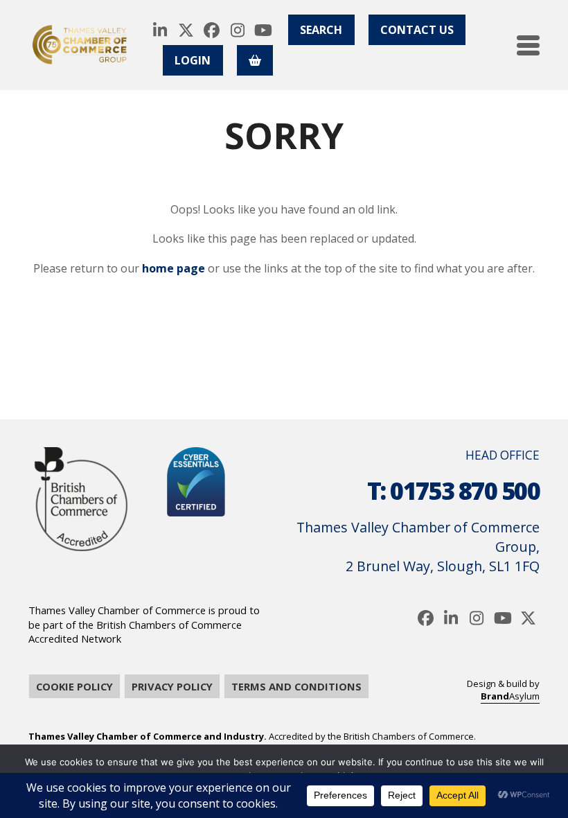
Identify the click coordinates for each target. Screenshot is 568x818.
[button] (528, 45)
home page (173, 268)
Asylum (510, 696)
